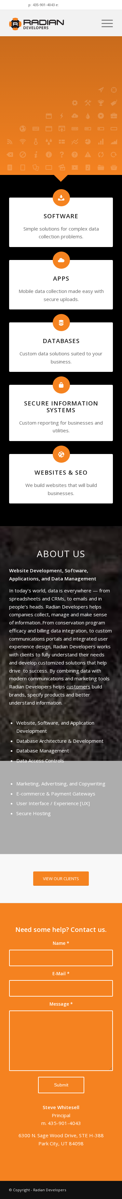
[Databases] (61, 322)
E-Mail (61, 973)
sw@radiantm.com (77, 4)
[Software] (61, 197)
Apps (61, 278)
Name (61, 943)
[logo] (50, 23)
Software (61, 216)
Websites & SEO (61, 472)
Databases (61, 341)
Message (61, 1004)
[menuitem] (104, 23)
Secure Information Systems (61, 406)
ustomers (79, 686)
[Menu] (104, 23)
